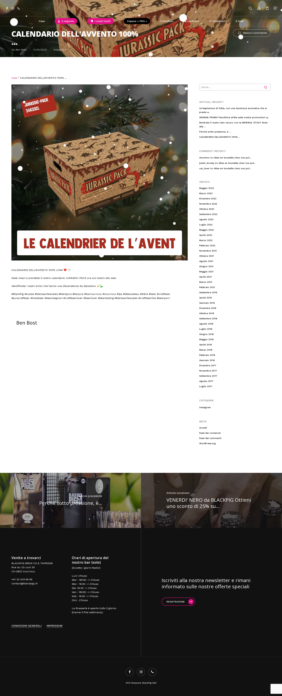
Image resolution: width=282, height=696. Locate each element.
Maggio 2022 (206, 230)
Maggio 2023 (206, 188)
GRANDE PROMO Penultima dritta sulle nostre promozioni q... (234, 117)
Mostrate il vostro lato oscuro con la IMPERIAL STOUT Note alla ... (233, 124)
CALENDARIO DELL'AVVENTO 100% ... (219, 137)
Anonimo (204, 157)
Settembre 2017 (208, 376)
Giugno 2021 (206, 266)
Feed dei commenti (210, 438)
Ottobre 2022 (206, 209)
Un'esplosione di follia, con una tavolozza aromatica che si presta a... (233, 110)
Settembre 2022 (208, 214)
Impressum (55, 625)
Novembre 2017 (208, 370)
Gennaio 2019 (207, 303)
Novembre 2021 (208, 250)
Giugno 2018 (206, 334)
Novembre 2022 (208, 203)
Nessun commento (254, 32)
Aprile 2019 (205, 297)
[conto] (259, 8)
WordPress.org (207, 443)
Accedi (203, 427)
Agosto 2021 (206, 261)
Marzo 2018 (205, 349)
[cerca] (250, 8)
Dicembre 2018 (207, 308)
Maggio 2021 (206, 271)
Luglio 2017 (205, 386)
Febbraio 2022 (207, 245)
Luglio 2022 (205, 224)
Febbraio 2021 (207, 287)
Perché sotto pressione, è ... (215, 131)
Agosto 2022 (206, 219)
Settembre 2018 (208, 318)
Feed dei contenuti (210, 433)
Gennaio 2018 (207, 360)
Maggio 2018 (206, 339)
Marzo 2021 (205, 282)
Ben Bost (21, 49)
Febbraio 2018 (207, 355)
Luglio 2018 (205, 329)
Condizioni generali (26, 625)
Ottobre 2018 (206, 313)
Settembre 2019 (208, 292)
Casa (14, 77)
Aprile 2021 (205, 276)
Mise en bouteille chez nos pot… (233, 157)
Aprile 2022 (205, 235)
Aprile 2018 (205, 344)
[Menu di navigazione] (275, 8)
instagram (60, 49)
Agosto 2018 (206, 323)
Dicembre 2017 (207, 365)
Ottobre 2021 (206, 256)
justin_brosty (206, 163)
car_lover (204, 168)
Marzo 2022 (205, 240)
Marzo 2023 (206, 193)
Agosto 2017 (206, 381)
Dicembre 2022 (207, 198)
